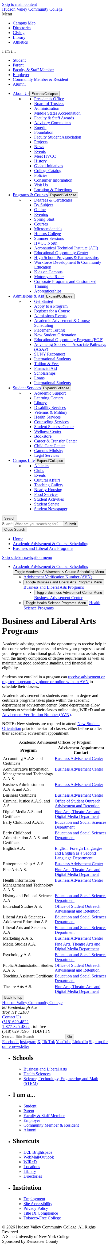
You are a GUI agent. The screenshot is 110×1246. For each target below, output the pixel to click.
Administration (46, 108)
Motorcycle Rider (49, 276)
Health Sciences (36, 1074)
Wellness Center (47, 431)
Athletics (20, 42)
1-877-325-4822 (16, 1026)
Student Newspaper (50, 509)
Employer (21, 74)
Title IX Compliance (40, 1213)
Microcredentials (48, 229)
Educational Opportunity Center (61, 252)
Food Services (46, 494)
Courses (41, 224)
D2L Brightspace (37, 1152)
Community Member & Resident (40, 79)
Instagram (28, 1041)
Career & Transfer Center (55, 441)
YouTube (63, 1041)
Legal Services (46, 455)
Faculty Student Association (57, 137)
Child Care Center (49, 446)
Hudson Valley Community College (32, 9)
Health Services (47, 417)
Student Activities (49, 499)
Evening (41, 214)
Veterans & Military (50, 412)
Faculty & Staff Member (33, 70)
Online (40, 209)
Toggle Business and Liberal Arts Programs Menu (64, 582)
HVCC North (45, 243)
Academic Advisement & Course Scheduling (50, 543)
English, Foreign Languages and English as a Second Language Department (78, 853)
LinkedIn (80, 1041)
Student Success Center (54, 426)
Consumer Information (53, 180)
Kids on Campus (48, 272)
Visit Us (41, 185)
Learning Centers (48, 398)
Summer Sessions (49, 238)
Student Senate (46, 504)
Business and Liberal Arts (45, 1069)
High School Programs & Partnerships (66, 257)
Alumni (19, 84)
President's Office (49, 99)
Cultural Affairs (47, 480)
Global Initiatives (48, 166)
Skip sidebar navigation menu (27, 557)
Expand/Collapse (45, 94)
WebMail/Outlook (38, 1157)
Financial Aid (45, 368)
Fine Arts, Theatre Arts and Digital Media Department (77, 814)
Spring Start (44, 219)
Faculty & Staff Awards (54, 118)
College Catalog (47, 170)
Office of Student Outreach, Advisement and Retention (78, 803)
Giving (19, 32)
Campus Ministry (48, 450)
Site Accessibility (37, 1203)
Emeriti (40, 127)
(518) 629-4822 (15, 1021)
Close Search (14, 530)
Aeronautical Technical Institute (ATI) (66, 248)
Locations (31, 1166)
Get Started (43, 301)
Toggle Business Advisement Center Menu (69, 593)
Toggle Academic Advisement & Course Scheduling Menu (59, 572)
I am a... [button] (9, 51)
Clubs (39, 470)
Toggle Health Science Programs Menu (56, 603)
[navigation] (55, 14)
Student (19, 60)
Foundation (43, 132)
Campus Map (24, 23)
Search (9, 518)
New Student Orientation (55, 335)
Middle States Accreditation (57, 113)
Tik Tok (48, 1041)
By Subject (43, 205)
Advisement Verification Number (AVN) (57, 577)
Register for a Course (52, 311)
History (40, 161)
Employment (34, 1199)
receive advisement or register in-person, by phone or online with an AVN (53, 679)
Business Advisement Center (58, 597)
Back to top (13, 998)
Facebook (10, 1041)
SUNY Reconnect (49, 354)
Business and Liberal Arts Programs (43, 548)
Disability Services (50, 407)
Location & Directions (53, 189)
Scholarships (45, 373)
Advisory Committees (52, 122)
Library (19, 37)
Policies (40, 175)
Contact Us (11, 1017)
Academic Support (50, 393)
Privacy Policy (35, 1208)
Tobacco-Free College (42, 1218)
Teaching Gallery (48, 485)
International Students (52, 359)
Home (18, 539)
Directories (22, 28)
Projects (41, 142)
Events (40, 151)
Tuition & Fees (46, 363)
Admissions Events (50, 315)
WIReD (30, 1162)
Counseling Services (51, 422)
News (39, 146)
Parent (18, 65)
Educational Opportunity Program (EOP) (68, 339)
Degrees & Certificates (53, 200)
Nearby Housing (48, 489)
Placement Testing (49, 330)
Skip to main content (19, 4)
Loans (39, 378)
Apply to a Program (51, 306)
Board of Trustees (49, 103)
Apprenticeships (47, 291)
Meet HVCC (45, 156)
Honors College (47, 233)
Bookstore (43, 436)
